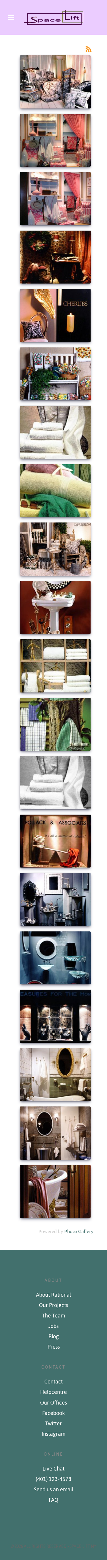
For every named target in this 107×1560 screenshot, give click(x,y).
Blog (53, 1336)
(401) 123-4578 (53, 1479)
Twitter (53, 1424)
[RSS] (88, 48)
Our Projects (53, 1305)
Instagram (53, 1434)
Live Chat (53, 1469)
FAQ (53, 1500)
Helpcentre (53, 1392)
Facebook (53, 1413)
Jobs (53, 1326)
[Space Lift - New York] (53, 17)
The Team (53, 1316)
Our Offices (53, 1403)
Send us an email (53, 1490)
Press (54, 1347)
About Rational (53, 1295)
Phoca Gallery (78, 1231)
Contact (53, 1382)
